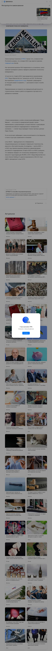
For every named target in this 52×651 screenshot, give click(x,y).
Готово (26, 333)
